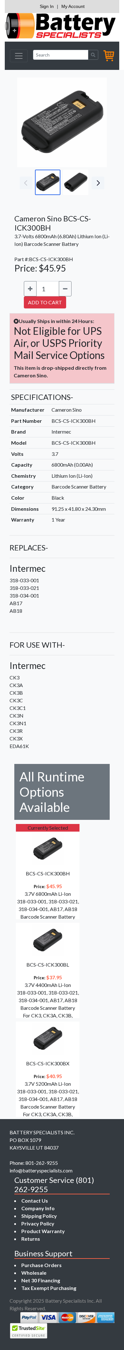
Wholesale (33, 1273)
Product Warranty (43, 1231)
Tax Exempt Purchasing (48, 1288)
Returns (30, 1239)
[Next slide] (97, 122)
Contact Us (34, 1201)
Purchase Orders (41, 1265)
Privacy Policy (37, 1223)
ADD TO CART (45, 302)
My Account (73, 6)
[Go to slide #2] (75, 182)
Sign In (47, 6)
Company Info (38, 1208)
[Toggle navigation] (19, 56)
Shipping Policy (39, 1216)
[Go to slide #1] (47, 182)
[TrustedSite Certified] (29, 1331)
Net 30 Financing (40, 1280)
